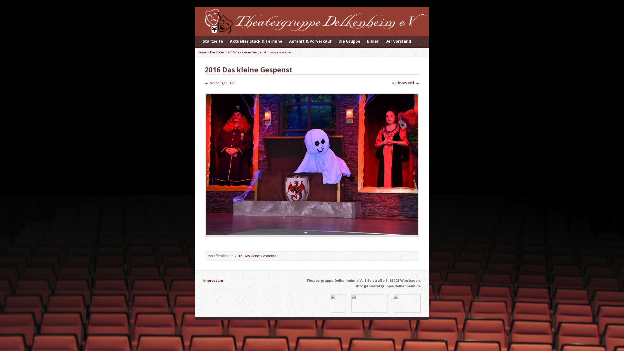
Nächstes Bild (405, 82)
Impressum (213, 280)
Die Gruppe (349, 41)
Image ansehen (281, 52)
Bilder (373, 41)
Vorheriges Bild (219, 82)
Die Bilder (217, 52)
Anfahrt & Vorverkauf (310, 41)
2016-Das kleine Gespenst (247, 52)
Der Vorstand (398, 41)
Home (202, 52)
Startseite (213, 41)
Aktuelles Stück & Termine (256, 41)
